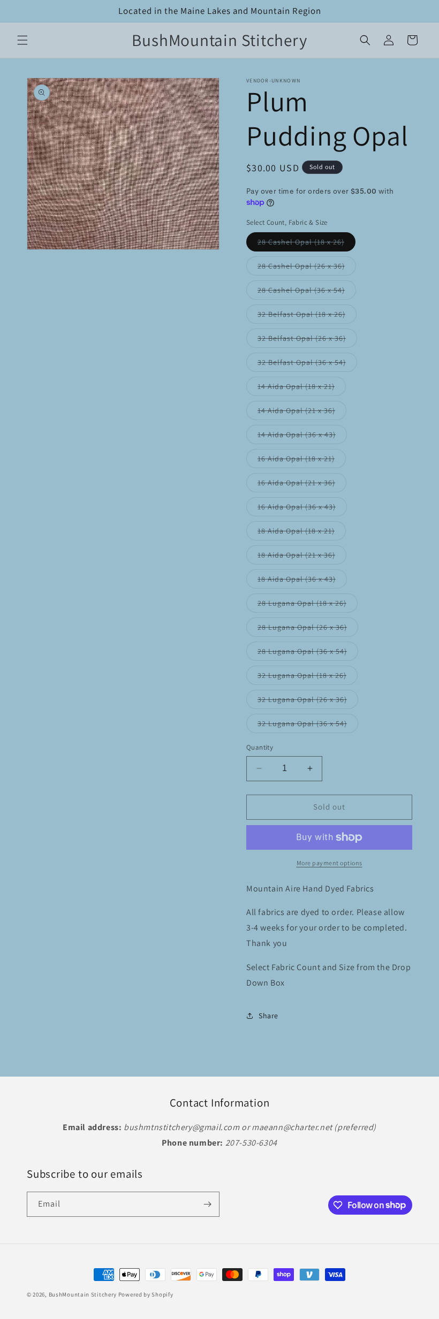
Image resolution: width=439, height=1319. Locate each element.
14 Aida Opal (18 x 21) (302, 388)
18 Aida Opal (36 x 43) (302, 581)
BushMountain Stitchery (83, 1294)
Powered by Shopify (145, 1294)
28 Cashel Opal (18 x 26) (306, 244)
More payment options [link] (329, 863)
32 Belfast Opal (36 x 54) (307, 364)
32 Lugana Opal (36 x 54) (308, 725)
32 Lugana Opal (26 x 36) (308, 701)
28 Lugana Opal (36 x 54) (308, 653)
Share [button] (268, 1015)
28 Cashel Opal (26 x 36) (307, 268)
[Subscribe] (207, 1204)
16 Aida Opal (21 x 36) (302, 484)
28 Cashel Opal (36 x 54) (307, 292)
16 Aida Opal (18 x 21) (302, 460)
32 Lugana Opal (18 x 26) (308, 677)
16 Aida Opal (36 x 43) (302, 508)
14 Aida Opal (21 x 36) (302, 412)
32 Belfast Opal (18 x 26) (307, 316)
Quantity (259, 747)
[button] (22, 40)
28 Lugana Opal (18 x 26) (308, 605)
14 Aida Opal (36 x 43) (302, 436)
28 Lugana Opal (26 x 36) (308, 629)
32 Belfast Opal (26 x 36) (307, 340)
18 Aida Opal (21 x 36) (302, 557)
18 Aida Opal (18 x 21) (302, 532)
